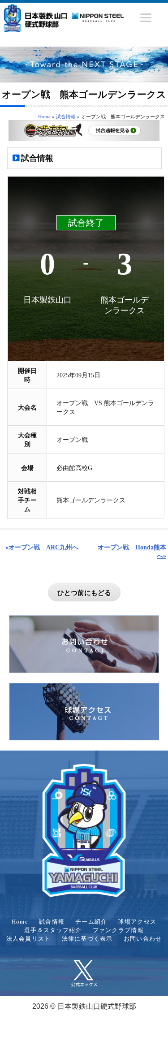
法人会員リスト (28, 939)
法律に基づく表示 (87, 939)
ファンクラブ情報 (118, 930)
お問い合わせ (143, 939)
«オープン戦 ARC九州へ (41, 547)
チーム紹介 (91, 922)
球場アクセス (137, 922)
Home (44, 116)
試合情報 (66, 116)
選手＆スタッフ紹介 (53, 930)
